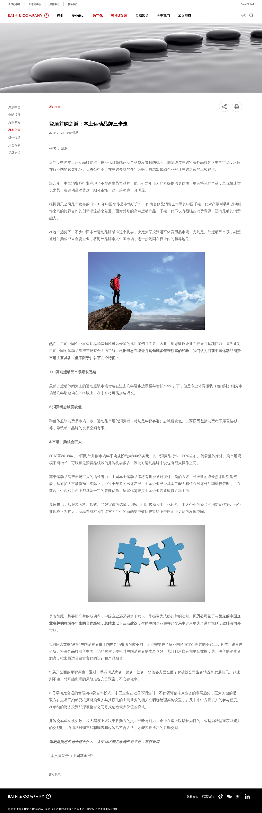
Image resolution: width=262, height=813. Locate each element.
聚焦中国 (14, 107)
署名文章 (14, 130)
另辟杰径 (14, 152)
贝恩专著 (14, 145)
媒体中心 (54, 4)
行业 (60, 15)
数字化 (98, 15)
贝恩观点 (142, 15)
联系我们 (73, 4)
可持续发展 (119, 15)
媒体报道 (14, 137)
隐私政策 (192, 796)
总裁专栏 (14, 122)
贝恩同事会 (35, 4)
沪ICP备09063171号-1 (68, 809)
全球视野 (14, 114)
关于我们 (163, 15)
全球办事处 (14, 4)
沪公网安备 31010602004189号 (99, 809)
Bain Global (247, 4)
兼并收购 (73, 132)
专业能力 (78, 15)
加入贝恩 (184, 15)
